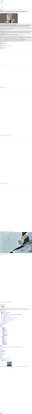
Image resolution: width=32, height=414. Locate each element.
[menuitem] (16, 0)
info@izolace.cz (3, 351)
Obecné (2, 331)
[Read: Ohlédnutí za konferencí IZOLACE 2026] (2, 313)
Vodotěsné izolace (4, 344)
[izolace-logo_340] (1, 3)
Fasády (3, 329)
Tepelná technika (4, 340)
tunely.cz (2, 1)
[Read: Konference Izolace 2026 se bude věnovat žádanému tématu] (2, 320)
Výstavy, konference (4, 334)
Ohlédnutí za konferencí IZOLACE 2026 (7, 312)
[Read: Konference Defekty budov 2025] (2, 322)
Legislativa (3, 333)
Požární (3, 339)
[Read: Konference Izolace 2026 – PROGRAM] (2, 316)
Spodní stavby (3, 330)
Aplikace (2, 328)
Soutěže (2, 337)
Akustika (3, 338)
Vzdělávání (3, 335)
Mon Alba (9, 358)
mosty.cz (2, 0)
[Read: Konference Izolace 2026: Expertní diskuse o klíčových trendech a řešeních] (2, 318)
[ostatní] (2, 327)
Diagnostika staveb (4, 332)
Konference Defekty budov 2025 (6, 321)
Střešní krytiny (3, 343)
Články (1, 9)
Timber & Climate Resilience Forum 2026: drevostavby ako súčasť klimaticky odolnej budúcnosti (12, 314)
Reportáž (2, 336)
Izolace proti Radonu (4, 342)
